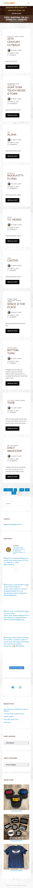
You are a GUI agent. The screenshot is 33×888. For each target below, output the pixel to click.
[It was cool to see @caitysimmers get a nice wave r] (16, 623)
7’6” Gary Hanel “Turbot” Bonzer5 (14, 714)
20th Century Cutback (13, 42)
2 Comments (13, 461)
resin (17, 83)
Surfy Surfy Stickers (16, 840)
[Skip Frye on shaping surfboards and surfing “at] (16, 570)
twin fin (12, 400)
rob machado (11, 83)
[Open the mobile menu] (29, 3)
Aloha (11, 134)
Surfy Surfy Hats (16, 811)
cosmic (15, 299)
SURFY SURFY (9, 716)
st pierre (9, 299)
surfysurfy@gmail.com (16, 10)
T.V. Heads (14, 219)
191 (27, 489)
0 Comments (13, 103)
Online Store (16, 13)
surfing (16, 36)
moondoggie (11, 173)
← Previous (8, 489)
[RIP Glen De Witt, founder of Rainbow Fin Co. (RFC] (16, 649)
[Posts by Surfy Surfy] (9, 50)
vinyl (8, 132)
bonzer (22, 36)
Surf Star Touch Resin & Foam (16, 90)
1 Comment (12, 55)
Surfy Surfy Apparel (16, 870)
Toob (11, 402)
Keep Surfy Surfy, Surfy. (11, 719)
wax (8, 445)
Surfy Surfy (17, 50)
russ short (10, 36)
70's (8, 400)
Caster (12, 260)
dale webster (14, 445)
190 (22, 489)
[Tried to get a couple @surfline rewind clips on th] (16, 596)
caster (9, 258)
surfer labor (11, 85)
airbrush (18, 300)
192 (14, 493)
